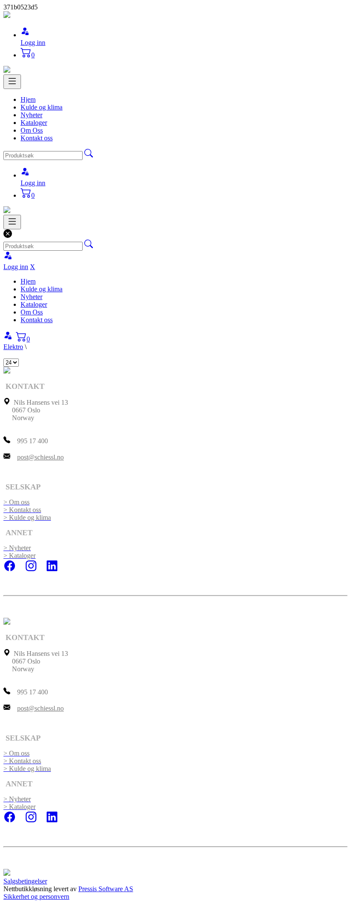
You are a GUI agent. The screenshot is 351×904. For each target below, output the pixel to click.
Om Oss (32, 130)
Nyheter (31, 115)
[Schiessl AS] (6, 15)
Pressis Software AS (105, 888)
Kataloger (34, 122)
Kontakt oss (37, 138)
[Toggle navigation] (12, 81)
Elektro (13, 346)
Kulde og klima (41, 107)
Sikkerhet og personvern (36, 896)
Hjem (28, 99)
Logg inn (33, 42)
